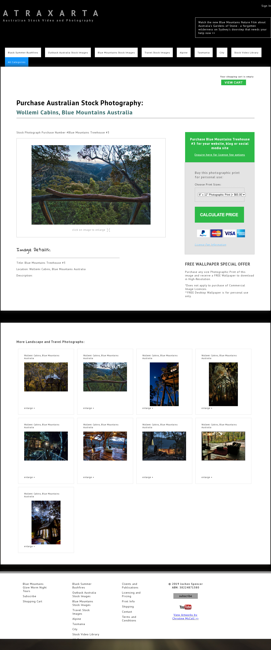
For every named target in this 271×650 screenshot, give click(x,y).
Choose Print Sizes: (208, 184)
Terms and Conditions (129, 618)
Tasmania (204, 52)
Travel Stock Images (157, 52)
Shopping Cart (32, 601)
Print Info (128, 601)
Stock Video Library (246, 52)
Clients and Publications (130, 585)
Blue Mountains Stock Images (116, 52)
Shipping (128, 606)
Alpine (184, 52)
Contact (127, 611)
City (222, 52)
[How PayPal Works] (221, 236)
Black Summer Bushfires (23, 52)
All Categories (16, 62)
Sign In (266, 6)
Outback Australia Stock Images (68, 52)
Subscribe (29, 596)
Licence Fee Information (210, 244)
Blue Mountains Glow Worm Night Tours (35, 587)
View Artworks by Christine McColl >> (185, 616)
